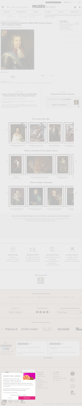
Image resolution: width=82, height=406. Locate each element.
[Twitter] (47, 313)
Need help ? (68, 2)
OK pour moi (27, 397)
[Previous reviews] (15, 349)
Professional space (53, 2)
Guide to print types (41, 377)
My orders (56, 374)
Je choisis (10, 397)
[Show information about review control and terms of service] (12, 351)
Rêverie (16, 178)
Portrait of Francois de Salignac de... (36, 209)
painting (12, 101)
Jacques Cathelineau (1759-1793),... (55, 146)
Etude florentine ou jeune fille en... (18, 146)
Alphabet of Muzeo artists (41, 293)
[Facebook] (37, 313)
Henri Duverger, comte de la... (71, 146)
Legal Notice (60, 404)
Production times (42, 382)
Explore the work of (59, 102)
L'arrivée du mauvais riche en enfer (40, 178)
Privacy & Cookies (77, 404)
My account (56, 376)
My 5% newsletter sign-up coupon (60, 379)
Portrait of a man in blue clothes (55, 209)
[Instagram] (41, 313)
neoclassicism (5, 102)
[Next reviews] (81, 349)
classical (21, 101)
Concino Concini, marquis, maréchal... (17, 209)
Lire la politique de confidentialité (10, 392)
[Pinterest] (44, 313)
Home (3, 15)
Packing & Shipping (40, 385)
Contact (67, 404)
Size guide (40, 380)
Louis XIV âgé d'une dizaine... (63, 178)
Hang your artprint (42, 388)
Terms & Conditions (48, 404)
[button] (3, 403)
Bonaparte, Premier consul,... (37, 146)
